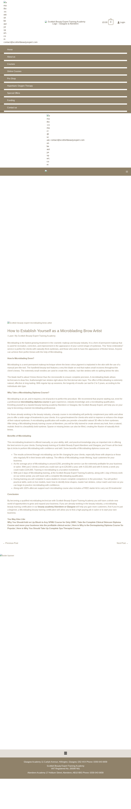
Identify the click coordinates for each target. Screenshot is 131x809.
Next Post (122, 543)
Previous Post (10, 543)
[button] (65, 753)
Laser (11, 336)
